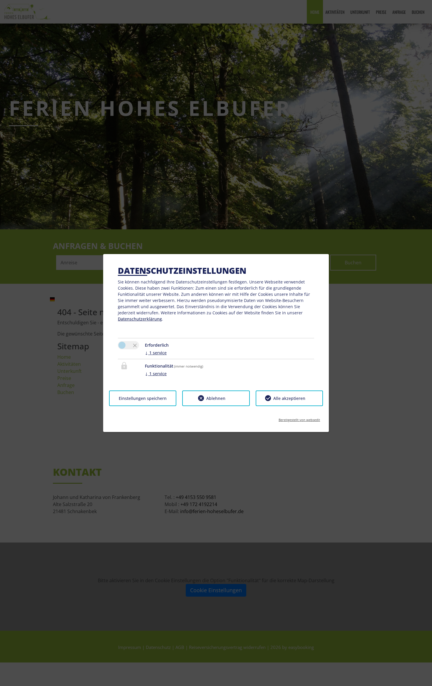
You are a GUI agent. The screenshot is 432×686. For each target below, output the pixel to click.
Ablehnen (215, 398)
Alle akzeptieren (289, 398)
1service (156, 352)
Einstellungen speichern (143, 398)
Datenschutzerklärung (140, 319)
